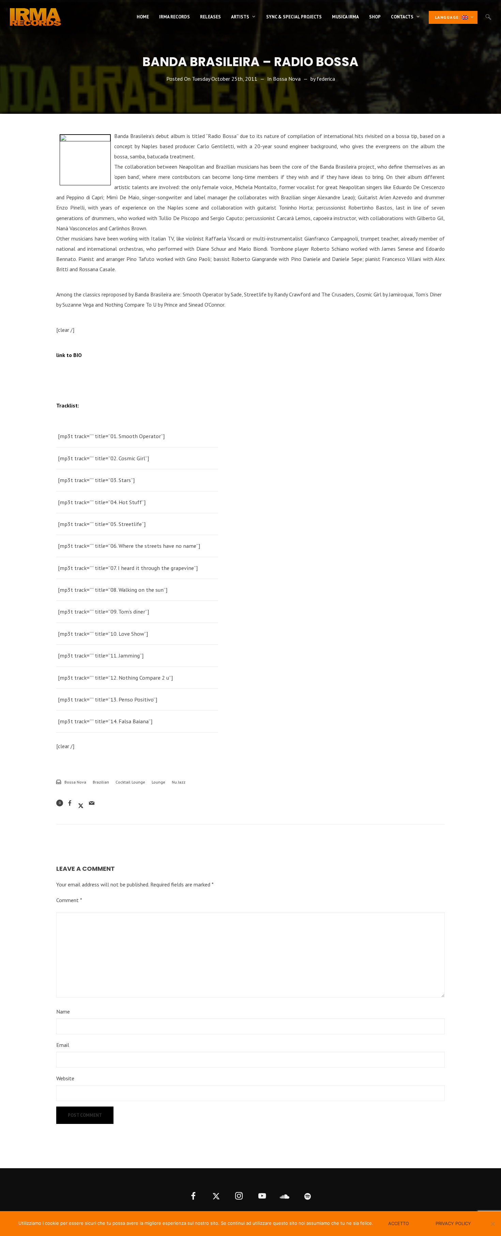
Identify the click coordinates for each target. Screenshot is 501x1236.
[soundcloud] (284, 1196)
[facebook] (193, 1196)
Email (62, 1044)
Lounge (158, 782)
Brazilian (101, 782)
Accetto (398, 1223)
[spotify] (308, 1196)
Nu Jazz (178, 782)
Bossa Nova (287, 78)
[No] (492, 1223)
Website (65, 1078)
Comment (69, 900)
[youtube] (262, 1196)
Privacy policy (453, 1223)
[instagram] (239, 1196)
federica (326, 78)
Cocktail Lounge (130, 782)
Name (63, 1011)
